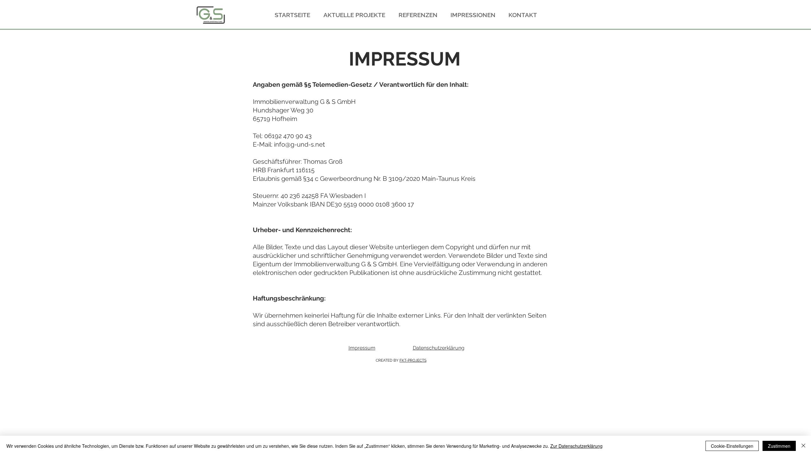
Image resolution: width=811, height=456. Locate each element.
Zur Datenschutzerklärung (576, 446)
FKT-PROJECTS (412, 360)
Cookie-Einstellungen (732, 446)
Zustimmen (779, 446)
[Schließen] (803, 446)
